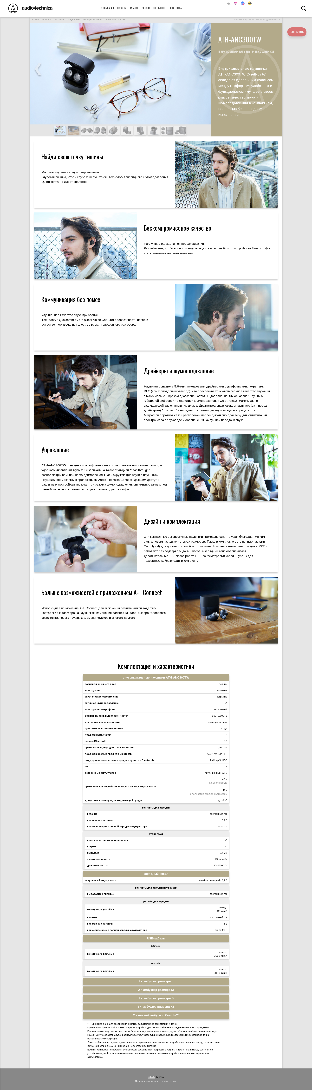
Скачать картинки (243, 19)
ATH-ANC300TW (115, 19)
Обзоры (146, 8)
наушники (74, 19)
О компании (107, 8)
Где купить (159, 8)
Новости (121, 8)
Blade (151, 1077)
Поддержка (175, 8)
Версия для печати (268, 19)
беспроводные (92, 19)
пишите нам (169, 1081)
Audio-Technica (41, 19)
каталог (59, 19)
